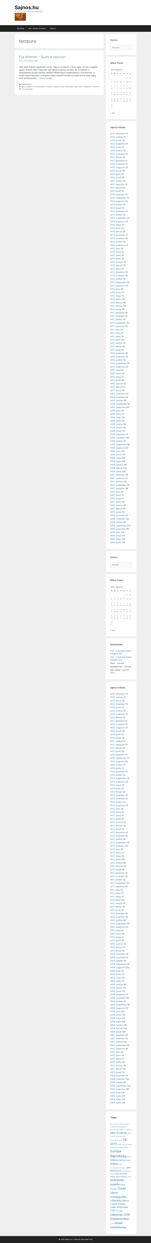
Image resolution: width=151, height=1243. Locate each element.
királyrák (49, 87)
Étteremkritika (27, 84)
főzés (120, 1164)
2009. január (116, 431)
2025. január (115, 140)
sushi (81, 87)
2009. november (117, 397)
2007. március (116, 505)
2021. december (117, 161)
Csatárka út (30, 87)
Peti (112, 651)
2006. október (116, 522)
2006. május (115, 539)
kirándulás (117, 1180)
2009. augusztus (117, 407)
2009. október (116, 400)
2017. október (116, 181)
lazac (63, 87)
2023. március (116, 150)
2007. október (116, 481)
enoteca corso (121, 1144)
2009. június (115, 414)
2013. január (115, 269)
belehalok (129, 1129)
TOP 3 (114, 1210)
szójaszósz (87, 87)
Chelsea (112, 1136)
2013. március (116, 262)
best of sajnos (118, 1132)
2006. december (117, 515)
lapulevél (56, 87)
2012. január (115, 309)
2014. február (116, 232)
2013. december (117, 235)
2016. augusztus (117, 201)
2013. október (116, 242)
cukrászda (118, 1136)
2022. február (116, 157)
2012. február (116, 306)
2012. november (117, 275)
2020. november (117, 164)
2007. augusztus (117, 488)
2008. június (115, 454)
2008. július (115, 451)
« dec (112, 113)
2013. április (115, 259)
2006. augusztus (117, 529)
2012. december (117, 272)
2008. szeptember (118, 444)
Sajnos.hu (27, 7)
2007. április (115, 502)
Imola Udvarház (121, 1174)
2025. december (117, 134)
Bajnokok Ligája (124, 1124)
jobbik (112, 1177)
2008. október (116, 441)
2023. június (115, 147)
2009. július (115, 411)
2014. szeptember (118, 218)
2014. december (117, 211)
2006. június (115, 536)
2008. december (117, 434)
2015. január (115, 208)
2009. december (117, 394)
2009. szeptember (118, 404)
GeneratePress (87, 1239)
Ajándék (120, 663)
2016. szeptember (118, 198)
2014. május (115, 225)
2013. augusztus (117, 245)
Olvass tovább (45, 78)
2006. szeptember (118, 525)
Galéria (52, 28)
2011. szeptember (118, 323)
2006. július (115, 532)
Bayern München (121, 1129)
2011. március (116, 343)
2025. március (116, 137)
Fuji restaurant (40, 87)
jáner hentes (121, 1177)
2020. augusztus (117, 167)
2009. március (116, 424)
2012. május (115, 296)
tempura (96, 87)
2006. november (117, 519)
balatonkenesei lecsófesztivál (118, 1127)
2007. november (117, 478)
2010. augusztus (117, 367)
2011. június (115, 333)
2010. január (115, 390)
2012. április (115, 299)
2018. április (115, 174)
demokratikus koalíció (116, 1140)
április (112, 1223)
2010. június (115, 373)
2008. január (116, 471)
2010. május (115, 377)
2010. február (116, 387)
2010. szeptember (118, 363)
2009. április (115, 421)
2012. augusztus (117, 286)
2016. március (116, 204)
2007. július (115, 492)
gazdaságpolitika (115, 1168)
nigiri (76, 87)
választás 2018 (120, 1214)
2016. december (117, 194)
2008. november (117, 438)
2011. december (117, 313)
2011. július (115, 330)
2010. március (116, 384)
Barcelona (113, 1129)
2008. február (116, 468)
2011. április (115, 340)
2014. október (116, 215)
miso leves (69, 87)
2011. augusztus (117, 326)
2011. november (117, 316)
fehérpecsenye (117, 1160)
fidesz (114, 1163)
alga (23, 87)
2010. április (115, 380)
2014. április (115, 228)
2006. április (115, 542)
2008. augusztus (117, 448)
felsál (128, 1160)
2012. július (115, 289)
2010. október (116, 360)
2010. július (115, 370)
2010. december (117, 353)
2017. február (116, 188)
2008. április (115, 461)
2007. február (116, 509)
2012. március (116, 303)
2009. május (115, 417)
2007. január (115, 512)
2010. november (117, 357)
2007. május (115, 498)
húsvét (112, 1174)
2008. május (115, 458)
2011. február (116, 346)
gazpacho (123, 1168)
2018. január (115, 177)
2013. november (117, 238)
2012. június (115, 292)
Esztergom (129, 1144)
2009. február (116, 427)
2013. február (116, 265)
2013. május (115, 255)
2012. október (116, 279)
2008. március (116, 465)
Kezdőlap (20, 28)
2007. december (117, 475)
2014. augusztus (117, 221)
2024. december (117, 144)
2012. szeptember (118, 282)
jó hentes (129, 1177)
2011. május (115, 336)
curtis (123, 1136)
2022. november (117, 154)
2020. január (116, 171)
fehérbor (129, 1156)
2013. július (115, 248)
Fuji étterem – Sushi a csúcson (42, 57)
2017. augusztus (117, 184)
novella (114, 1184)
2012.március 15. (115, 1124)
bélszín (129, 1133)
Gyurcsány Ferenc (126, 1171)
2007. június (115, 495)
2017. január (115, 191)
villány (120, 1211)
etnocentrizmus (114, 1147)
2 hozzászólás (27, 89)
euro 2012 (123, 1147)
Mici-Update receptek (37, 28)
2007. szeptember (118, 485)
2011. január (115, 350)
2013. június (115, 252)
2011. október (116, 319)
